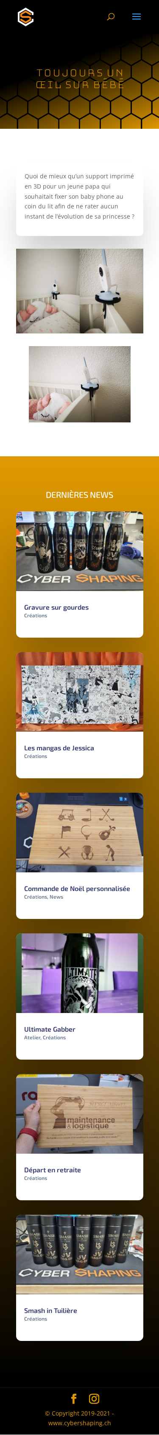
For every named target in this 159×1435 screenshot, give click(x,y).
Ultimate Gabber (49, 1029)
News (56, 896)
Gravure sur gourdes (56, 607)
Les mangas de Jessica (59, 748)
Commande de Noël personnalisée (77, 888)
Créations (35, 615)
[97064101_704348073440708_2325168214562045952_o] (80, 422)
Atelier (32, 1037)
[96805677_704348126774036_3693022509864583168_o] (48, 333)
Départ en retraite (52, 1170)
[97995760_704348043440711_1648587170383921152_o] (111, 333)
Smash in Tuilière (50, 1310)
